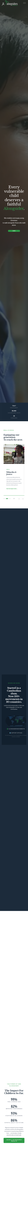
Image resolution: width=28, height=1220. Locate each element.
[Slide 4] (8, 498)
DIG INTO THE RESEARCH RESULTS (14, 1140)
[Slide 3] (6, 498)
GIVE (14, 230)
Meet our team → (10, 488)
